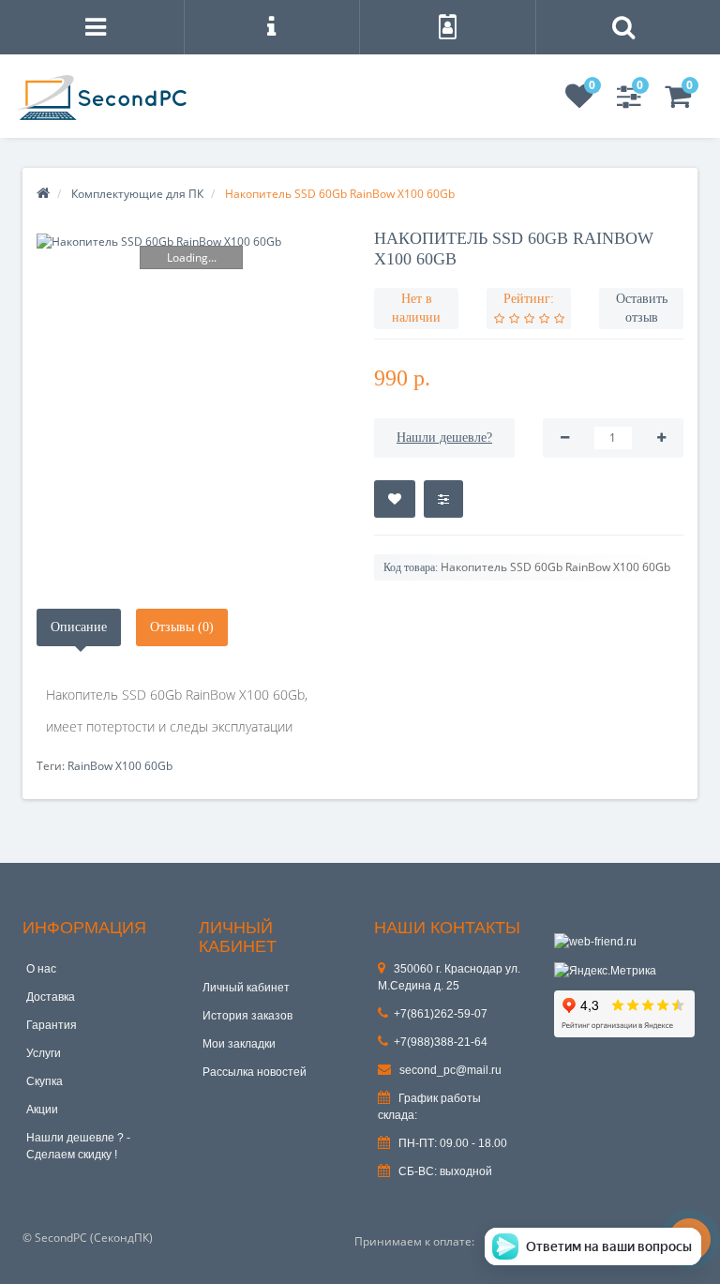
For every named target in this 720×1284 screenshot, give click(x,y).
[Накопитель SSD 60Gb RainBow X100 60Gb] (191, 241)
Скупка (44, 1081)
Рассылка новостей (254, 1072)
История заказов (247, 1015)
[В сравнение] (443, 499)
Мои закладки (239, 1043)
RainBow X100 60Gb (120, 766)
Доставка (50, 997)
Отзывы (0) (182, 627)
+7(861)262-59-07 (441, 1013)
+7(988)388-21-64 (441, 1042)
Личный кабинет (246, 987)
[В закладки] (394, 499)
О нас (41, 968)
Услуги (43, 1053)
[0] (579, 102)
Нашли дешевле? (444, 438)
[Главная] (43, 194)
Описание (79, 627)
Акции (42, 1109)
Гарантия (51, 1025)
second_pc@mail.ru (449, 1070)
